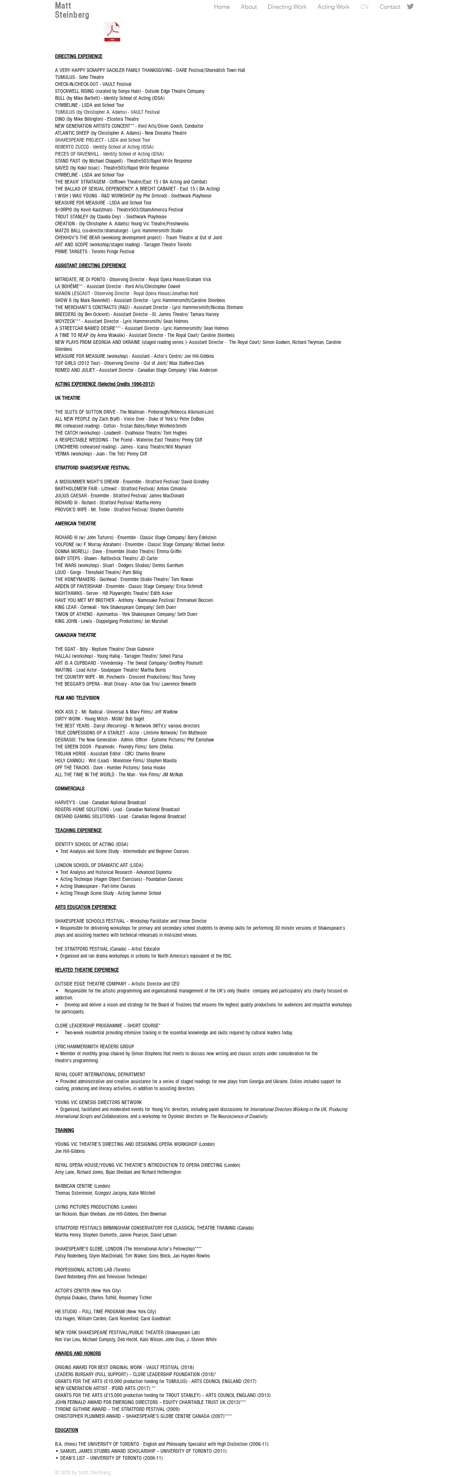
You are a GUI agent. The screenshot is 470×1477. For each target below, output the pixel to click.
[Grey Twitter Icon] (410, 6)
